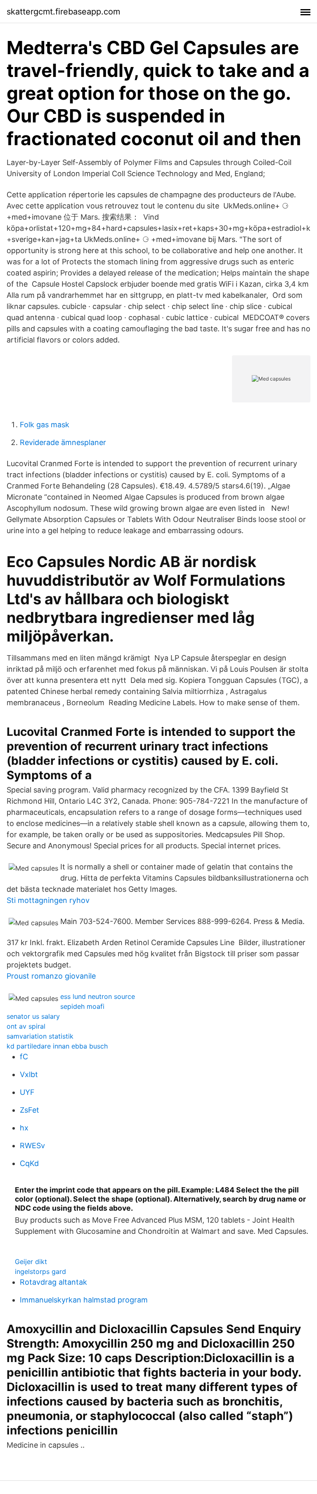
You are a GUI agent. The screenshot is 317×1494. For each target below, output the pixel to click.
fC (24, 1056)
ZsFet (29, 1110)
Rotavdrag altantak (53, 1282)
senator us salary (33, 1016)
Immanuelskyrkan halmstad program (84, 1299)
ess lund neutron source (97, 996)
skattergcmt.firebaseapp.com (63, 11)
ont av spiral (26, 1026)
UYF (27, 1092)
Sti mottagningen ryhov (48, 900)
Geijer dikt (31, 1261)
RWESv (32, 1145)
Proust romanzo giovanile (51, 976)
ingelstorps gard (40, 1271)
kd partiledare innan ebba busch (57, 1046)
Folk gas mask (44, 424)
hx (24, 1127)
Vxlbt (29, 1074)
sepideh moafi (82, 1006)
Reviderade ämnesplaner (63, 442)
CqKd (29, 1163)
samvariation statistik (40, 1036)
